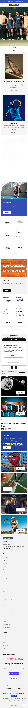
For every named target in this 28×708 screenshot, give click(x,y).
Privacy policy (12, 351)
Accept (13, 355)
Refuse (13, 358)
